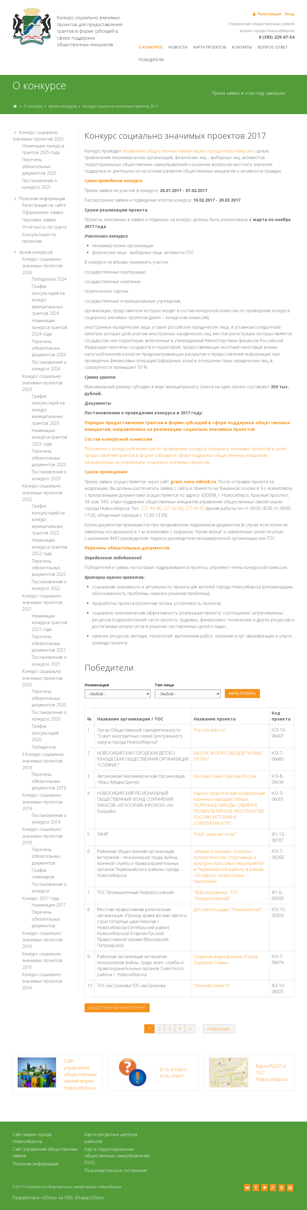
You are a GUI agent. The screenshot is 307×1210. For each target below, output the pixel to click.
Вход (289, 13)
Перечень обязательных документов (46, 856)
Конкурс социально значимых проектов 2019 (42, 801)
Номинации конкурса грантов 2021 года (49, 622)
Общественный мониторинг (117, 1007)
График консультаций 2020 (45, 732)
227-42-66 (173, 508)
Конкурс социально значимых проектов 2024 (42, 265)
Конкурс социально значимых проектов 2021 (42, 602)
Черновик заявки (39, 220)
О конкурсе (150, 47)
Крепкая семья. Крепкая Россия (225, 776)
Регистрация (269, 13)
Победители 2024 (49, 279)
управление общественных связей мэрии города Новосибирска (187, 151)
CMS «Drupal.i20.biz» (84, 1197)
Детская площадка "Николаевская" (228, 909)
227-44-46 (151, 508)
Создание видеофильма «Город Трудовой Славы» (225, 959)
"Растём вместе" (210, 730)
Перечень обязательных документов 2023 (49, 457)
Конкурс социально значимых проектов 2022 (42, 492)
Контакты (242, 47)
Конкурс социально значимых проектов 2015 (42, 960)
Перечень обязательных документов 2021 (49, 643)
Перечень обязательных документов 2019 (49, 781)
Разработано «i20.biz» (35, 1197)
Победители (151, 59)
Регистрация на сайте (44, 205)
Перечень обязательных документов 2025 (39, 166)
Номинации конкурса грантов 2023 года (49, 437)
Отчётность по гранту (44, 227)
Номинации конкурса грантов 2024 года (49, 327)
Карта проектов (209, 47)
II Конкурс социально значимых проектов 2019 (43, 761)
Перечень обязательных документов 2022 (49, 567)
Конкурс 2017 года (40, 898)
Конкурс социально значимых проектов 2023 (42, 382)
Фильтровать (242, 693)
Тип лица (164, 685)
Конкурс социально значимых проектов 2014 (42, 981)
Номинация (97, 685)
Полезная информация (42, 198)
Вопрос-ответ (273, 47)
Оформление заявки (42, 212)
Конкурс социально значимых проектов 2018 (42, 835)
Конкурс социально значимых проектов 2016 (42, 939)
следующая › (219, 1028)
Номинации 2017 (49, 905)
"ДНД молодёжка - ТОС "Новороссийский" (216, 895)
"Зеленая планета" (212, 985)
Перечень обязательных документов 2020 (49, 698)
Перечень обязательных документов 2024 (49, 348)
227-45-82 (195, 508)
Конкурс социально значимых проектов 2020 (42, 678)
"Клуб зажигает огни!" (215, 834)
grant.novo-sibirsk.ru (193, 481)
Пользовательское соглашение (116, 1170)
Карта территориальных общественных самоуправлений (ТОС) (117, 1155)
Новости (177, 47)
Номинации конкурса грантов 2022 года (49, 546)
